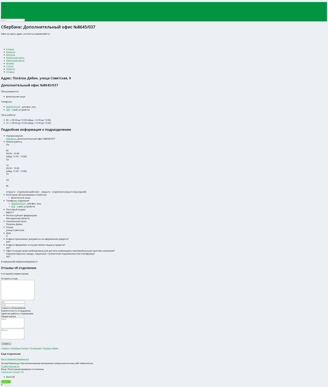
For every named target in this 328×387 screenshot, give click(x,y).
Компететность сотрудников (16, 310)
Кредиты (10, 52)
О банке (10, 49)
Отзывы (10, 71)
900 (8, 109)
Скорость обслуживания (13, 308)
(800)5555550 (13, 106)
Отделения (35, 348)
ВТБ (13, 12)
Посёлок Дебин (50, 348)
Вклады (10, 63)
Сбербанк (11, 138)
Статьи (9, 66)
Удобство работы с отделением (17, 313)
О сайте (5, 366)
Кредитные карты (15, 57)
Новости (10, 69)
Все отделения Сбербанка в (15, 359)
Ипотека (10, 54)
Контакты (14, 366)
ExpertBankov (15, 3)
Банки (11, 6)
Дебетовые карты (15, 60)
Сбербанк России (20, 9)
